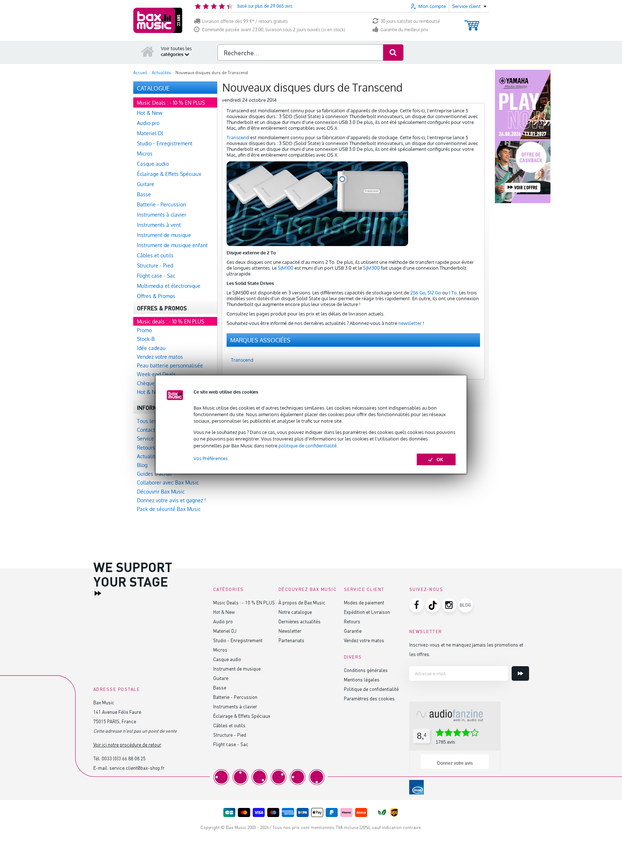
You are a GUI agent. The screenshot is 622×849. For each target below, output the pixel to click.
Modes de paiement (364, 602)
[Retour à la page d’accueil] (147, 51)
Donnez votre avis (455, 763)
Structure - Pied (229, 735)
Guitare (220, 678)
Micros (220, 650)
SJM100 (285, 268)
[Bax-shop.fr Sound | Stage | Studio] (157, 20)
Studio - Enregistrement (238, 640)
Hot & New (224, 612)
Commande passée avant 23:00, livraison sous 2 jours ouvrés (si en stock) (273, 29)
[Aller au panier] (472, 22)
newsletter (410, 323)
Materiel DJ (224, 631)
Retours (352, 621)
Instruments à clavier (235, 706)
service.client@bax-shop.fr (136, 768)
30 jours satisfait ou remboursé (410, 21)
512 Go (434, 292)
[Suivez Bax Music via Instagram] (449, 605)
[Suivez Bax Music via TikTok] (433, 605)
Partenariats (291, 640)
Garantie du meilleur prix (404, 29)
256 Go (417, 292)
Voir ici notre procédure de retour (127, 744)
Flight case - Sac (230, 744)
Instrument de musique (237, 668)
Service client (364, 589)
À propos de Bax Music (302, 602)
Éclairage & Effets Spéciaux (241, 716)
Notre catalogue (295, 612)
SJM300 (371, 268)
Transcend (238, 137)
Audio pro (223, 621)
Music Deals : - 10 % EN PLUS (244, 602)
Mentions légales (361, 679)
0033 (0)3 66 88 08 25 (124, 758)
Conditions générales (366, 670)
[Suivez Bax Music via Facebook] (416, 605)
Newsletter (290, 631)
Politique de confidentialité (371, 689)
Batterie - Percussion (235, 697)
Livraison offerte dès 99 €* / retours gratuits (245, 21)
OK (439, 459)
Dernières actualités (300, 621)
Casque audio (227, 659)
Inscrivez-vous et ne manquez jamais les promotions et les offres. (466, 649)
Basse (219, 687)
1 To (453, 292)
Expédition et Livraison (367, 612)
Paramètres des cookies (369, 698)
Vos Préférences (211, 458)
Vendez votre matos (364, 640)
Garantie (353, 631)
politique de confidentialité (308, 445)
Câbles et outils (229, 725)
